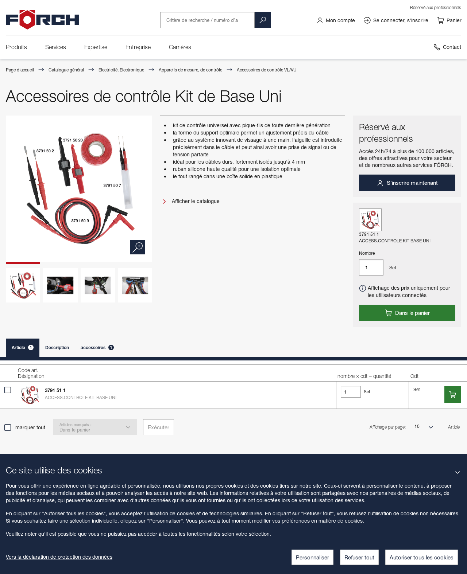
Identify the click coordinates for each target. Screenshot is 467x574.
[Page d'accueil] (42, 20)
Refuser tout (359, 557)
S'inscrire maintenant (411, 182)
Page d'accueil (20, 70)
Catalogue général (66, 70)
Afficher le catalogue (195, 201)
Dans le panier (412, 312)
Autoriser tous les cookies (422, 557)
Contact (452, 47)
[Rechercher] (262, 20)
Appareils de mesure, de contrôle (190, 70)
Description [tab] (57, 347)
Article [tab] (22, 347)
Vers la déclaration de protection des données (59, 557)
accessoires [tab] (96, 347)
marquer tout (30, 427)
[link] (335, 20)
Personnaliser (312, 557)
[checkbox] (7, 390)
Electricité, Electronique (121, 70)
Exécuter (158, 427)
